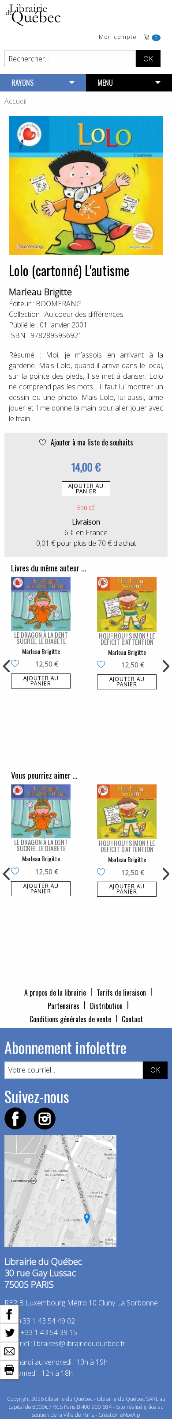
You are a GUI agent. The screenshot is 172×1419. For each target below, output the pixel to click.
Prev (7, 666)
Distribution (106, 1006)
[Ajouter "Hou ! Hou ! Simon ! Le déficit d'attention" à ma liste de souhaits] (103, 665)
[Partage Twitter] (9, 1332)
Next (165, 666)
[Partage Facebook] (9, 1313)
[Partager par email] (9, 1350)
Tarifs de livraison (121, 992)
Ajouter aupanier (86, 488)
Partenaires (63, 1006)
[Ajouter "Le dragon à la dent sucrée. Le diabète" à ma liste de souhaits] (17, 664)
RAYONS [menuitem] (22, 82)
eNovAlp (130, 1415)
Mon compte (118, 37)
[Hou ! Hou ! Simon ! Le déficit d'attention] (127, 604)
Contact (132, 1019)
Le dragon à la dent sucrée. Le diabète (41, 638)
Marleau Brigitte (40, 292)
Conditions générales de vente (70, 1019)
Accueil (15, 101)
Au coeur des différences (84, 314)
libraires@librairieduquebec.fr (79, 1343)
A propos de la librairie (55, 992)
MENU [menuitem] (105, 82)
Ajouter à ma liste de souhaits (91, 442)
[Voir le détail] (41, 604)
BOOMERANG (59, 303)
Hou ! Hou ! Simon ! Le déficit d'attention (127, 639)
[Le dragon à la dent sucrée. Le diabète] (41, 604)
